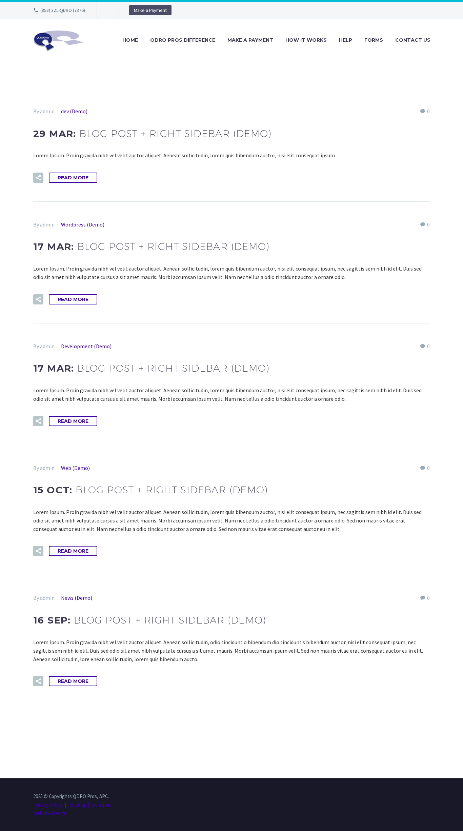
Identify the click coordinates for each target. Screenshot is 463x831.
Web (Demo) (75, 467)
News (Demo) (76, 597)
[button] (38, 178)
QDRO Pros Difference (182, 40)
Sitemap (78, 805)
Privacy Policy (47, 805)
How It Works (306, 40)
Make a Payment (150, 10)
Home (130, 40)
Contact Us (412, 40)
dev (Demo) (74, 111)
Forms (373, 40)
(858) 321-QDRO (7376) (62, 10)
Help (345, 40)
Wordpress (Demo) (82, 224)
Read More (73, 178)
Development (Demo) (86, 346)
